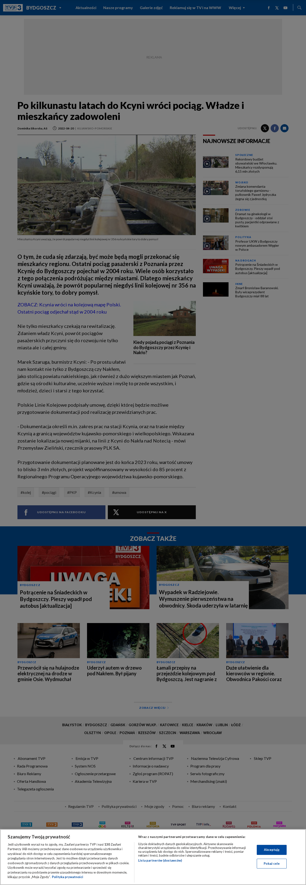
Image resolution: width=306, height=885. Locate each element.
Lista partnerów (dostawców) (160, 860)
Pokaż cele (272, 863)
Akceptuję (271, 850)
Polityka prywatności (67, 877)
